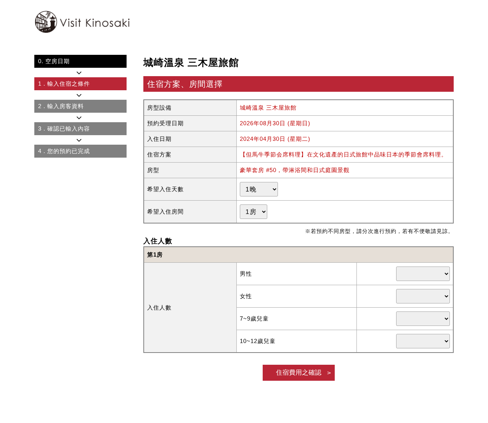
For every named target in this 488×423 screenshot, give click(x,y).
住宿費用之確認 (298, 372)
